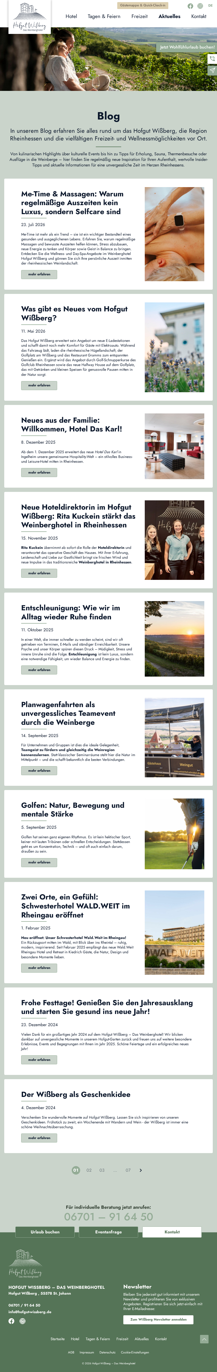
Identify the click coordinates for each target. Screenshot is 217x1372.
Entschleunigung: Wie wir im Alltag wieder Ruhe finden (70, 612)
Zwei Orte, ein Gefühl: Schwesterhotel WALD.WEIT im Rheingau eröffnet (75, 906)
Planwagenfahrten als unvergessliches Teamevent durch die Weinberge (68, 713)
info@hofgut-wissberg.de (29, 1311)
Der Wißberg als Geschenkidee (75, 1094)
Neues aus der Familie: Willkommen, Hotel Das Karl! (71, 425)
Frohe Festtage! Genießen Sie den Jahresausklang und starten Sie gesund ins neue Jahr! (107, 1007)
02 (89, 1170)
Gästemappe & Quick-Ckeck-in (142, 5)
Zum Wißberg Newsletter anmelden (158, 1319)
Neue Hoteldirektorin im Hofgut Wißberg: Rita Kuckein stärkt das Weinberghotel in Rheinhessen (78, 516)
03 (102, 1170)
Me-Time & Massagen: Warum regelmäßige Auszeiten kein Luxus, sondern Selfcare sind (72, 202)
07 (128, 1170)
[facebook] (190, 6)
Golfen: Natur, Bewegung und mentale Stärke (72, 810)
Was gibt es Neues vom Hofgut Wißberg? (74, 313)
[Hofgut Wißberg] (29, 17)
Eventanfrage (108, 1232)
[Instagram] (200, 6)
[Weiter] (141, 1170)
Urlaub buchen (45, 1232)
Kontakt (172, 1232)
